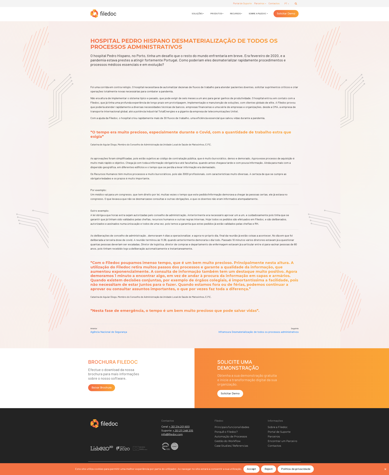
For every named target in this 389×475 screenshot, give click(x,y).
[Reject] (385, 469)
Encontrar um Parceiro (282, 441)
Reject (269, 469)
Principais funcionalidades (232, 427)
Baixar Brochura (101, 387)
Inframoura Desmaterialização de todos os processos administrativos (259, 331)
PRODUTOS (216, 13)
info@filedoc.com (172, 434)
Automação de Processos (231, 436)
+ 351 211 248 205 (183, 430)
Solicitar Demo (286, 13)
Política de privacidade (295, 469)
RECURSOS (235, 13)
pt (286, 3)
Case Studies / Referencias (231, 445)
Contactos (274, 3)
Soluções (197, 13)
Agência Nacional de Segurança (108, 331)
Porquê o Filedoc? (226, 431)
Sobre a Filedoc (257, 13)
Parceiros (259, 3)
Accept (251, 469)
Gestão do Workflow (228, 441)
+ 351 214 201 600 (179, 426)
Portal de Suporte (242, 3)
